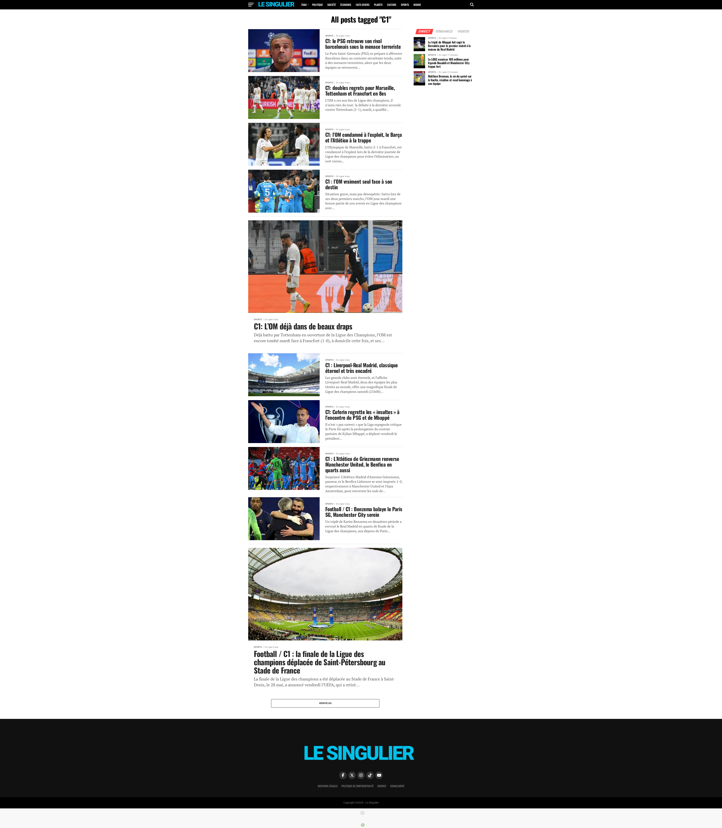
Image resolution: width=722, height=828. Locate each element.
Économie (345, 5)
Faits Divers (362, 5)
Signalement (397, 786)
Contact (381, 786)
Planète (378, 5)
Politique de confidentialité (357, 786)
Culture (391, 5)
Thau (304, 5)
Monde (417, 5)
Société (331, 5)
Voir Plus (325, 703)
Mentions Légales (328, 786)
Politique (317, 5)
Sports (405, 5)
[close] (362, 813)
